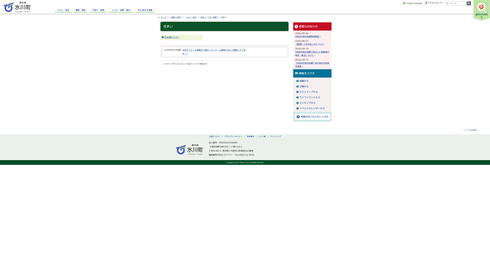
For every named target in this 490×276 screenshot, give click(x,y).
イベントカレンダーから (312, 108)
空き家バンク (171, 37)
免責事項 (250, 136)
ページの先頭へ (471, 130)
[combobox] (456, 3)
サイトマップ (275, 136)
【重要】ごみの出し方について (309, 44)
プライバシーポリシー (233, 136)
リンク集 (262, 136)
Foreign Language (413, 3)
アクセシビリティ (435, 3)
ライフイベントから (309, 97)
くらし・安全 (191, 17)
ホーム (163, 17)
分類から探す (175, 17)
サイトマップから (308, 92)
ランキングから (307, 103)
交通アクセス (214, 136)
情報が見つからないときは (314, 117)
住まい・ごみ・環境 (209, 17)
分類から (304, 86)
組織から (304, 81)
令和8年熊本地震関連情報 (307, 37)
